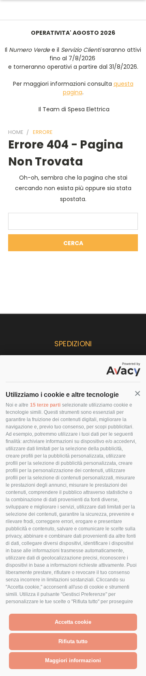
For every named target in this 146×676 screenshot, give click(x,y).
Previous (12, 667)
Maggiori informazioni (73, 660)
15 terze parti (45, 405)
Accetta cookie (73, 622)
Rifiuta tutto (73, 641)
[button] (137, 393)
